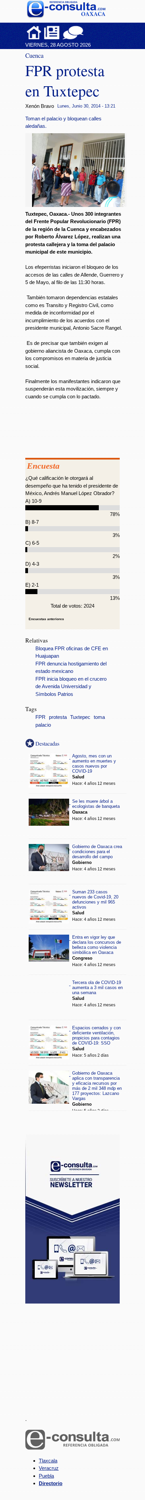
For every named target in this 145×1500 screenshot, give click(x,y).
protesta (58, 717)
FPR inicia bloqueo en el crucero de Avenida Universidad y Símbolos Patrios (71, 686)
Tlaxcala (48, 1460)
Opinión (73, 32)
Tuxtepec (80, 717)
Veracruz (49, 1468)
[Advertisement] (75, 1355)
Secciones (52, 32)
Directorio (50, 1483)
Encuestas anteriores (46, 619)
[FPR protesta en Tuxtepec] (81, 205)
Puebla (46, 1476)
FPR (40, 717)
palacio (43, 725)
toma (99, 717)
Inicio (34, 32)
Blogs (86, 32)
